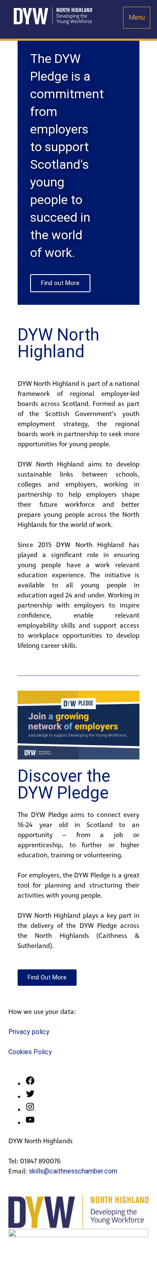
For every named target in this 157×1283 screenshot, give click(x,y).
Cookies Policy (30, 1052)
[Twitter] (30, 1096)
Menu (137, 17)
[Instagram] (30, 1109)
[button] (26, 158)
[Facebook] (30, 1083)
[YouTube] (30, 1122)
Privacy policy (28, 1032)
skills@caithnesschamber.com (73, 1171)
